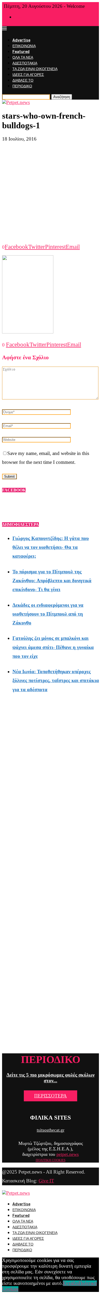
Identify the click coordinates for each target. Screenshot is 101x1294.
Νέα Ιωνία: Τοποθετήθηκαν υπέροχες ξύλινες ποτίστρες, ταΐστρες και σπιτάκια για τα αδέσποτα (55, 680)
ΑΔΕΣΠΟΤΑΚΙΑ (24, 63)
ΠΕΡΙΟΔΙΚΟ (22, 86)
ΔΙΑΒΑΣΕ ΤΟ (22, 80)
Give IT (46, 1180)
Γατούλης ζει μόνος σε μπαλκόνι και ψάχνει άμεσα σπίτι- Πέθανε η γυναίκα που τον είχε (53, 647)
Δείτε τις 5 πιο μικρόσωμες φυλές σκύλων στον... (50, 1077)
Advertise (21, 40)
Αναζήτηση (61, 97)
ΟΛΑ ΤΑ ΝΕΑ (22, 57)
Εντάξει (70, 1283)
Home (18, 17)
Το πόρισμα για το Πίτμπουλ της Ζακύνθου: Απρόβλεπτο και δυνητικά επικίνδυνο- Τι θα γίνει (51, 580)
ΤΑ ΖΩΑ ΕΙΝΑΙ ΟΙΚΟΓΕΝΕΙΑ (34, 69)
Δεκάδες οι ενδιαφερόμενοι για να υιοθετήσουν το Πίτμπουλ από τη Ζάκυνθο (47, 613)
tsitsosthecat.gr (50, 1130)
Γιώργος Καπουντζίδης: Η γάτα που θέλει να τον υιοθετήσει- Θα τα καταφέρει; (50, 547)
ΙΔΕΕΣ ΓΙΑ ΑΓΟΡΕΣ (28, 74)
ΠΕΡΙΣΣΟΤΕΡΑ (50, 1095)
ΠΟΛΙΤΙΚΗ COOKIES (51, 1160)
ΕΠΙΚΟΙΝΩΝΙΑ (24, 46)
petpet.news (67, 1154)
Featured (21, 52)
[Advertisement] (50, 193)
